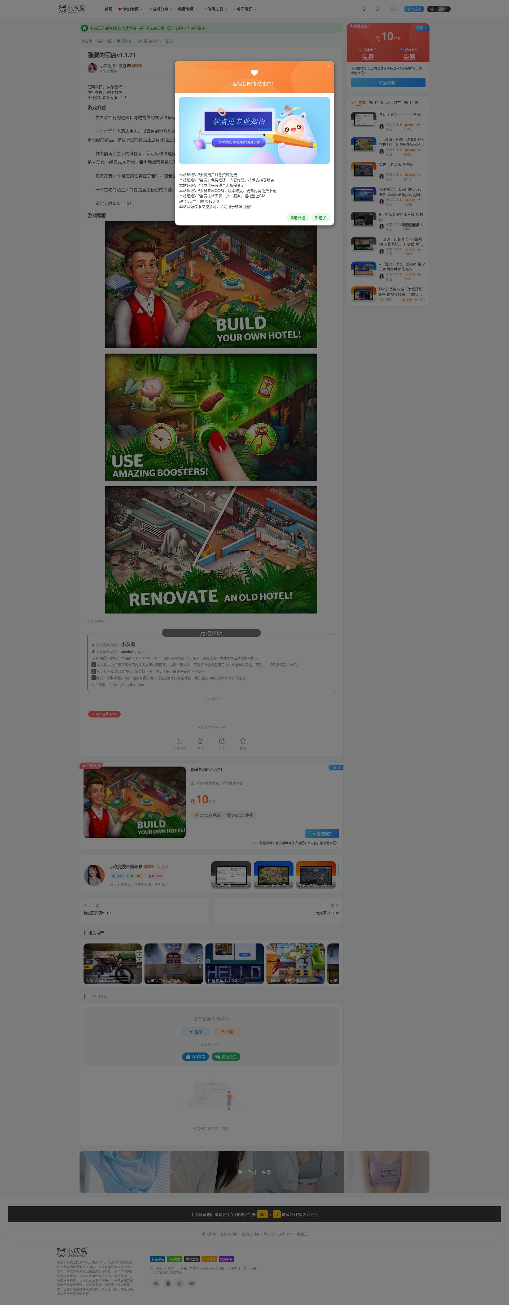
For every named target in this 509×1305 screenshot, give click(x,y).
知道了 (320, 217)
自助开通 (297, 217)
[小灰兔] (254, 130)
